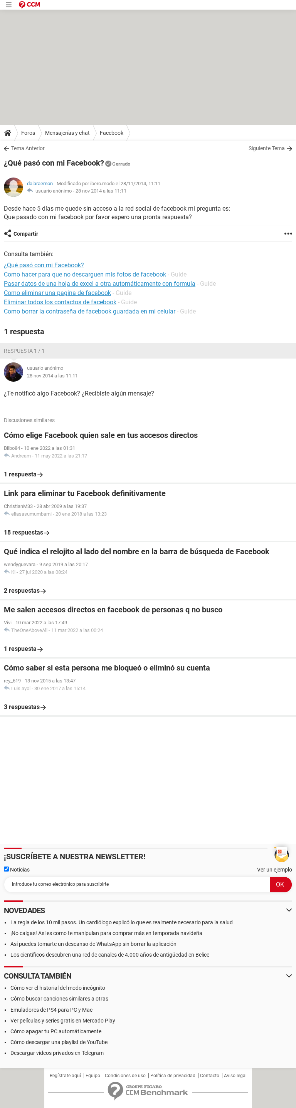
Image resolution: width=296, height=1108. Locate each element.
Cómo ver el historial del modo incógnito (57, 988)
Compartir (25, 234)
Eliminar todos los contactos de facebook (60, 302)
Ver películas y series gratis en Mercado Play (62, 1020)
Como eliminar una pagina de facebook (57, 293)
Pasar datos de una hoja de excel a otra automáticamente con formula (99, 283)
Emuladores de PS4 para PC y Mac (51, 1010)
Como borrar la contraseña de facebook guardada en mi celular (89, 311)
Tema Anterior (28, 148)
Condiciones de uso (125, 1075)
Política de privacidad (172, 1075)
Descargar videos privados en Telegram (57, 1053)
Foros (28, 133)
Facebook (111, 133)
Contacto (209, 1075)
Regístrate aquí (65, 1075)
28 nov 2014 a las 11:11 (101, 191)
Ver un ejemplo (274, 870)
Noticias (19, 870)
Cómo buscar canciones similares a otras (59, 999)
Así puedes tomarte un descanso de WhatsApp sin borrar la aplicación (93, 944)
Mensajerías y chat (67, 133)
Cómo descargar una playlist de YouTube (59, 1042)
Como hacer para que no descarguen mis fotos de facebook (85, 274)
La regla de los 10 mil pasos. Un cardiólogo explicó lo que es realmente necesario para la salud (121, 922)
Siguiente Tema (267, 148)
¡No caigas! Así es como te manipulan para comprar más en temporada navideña (106, 933)
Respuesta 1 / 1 (24, 351)
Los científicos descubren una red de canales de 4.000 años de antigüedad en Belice (109, 955)
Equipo (93, 1075)
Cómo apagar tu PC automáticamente (55, 1031)
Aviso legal (235, 1075)
